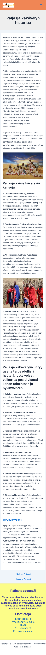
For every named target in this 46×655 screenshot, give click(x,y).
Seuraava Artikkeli (23, 579)
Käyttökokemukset (23, 631)
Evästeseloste (23, 618)
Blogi (23, 624)
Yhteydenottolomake (23, 621)
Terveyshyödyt (12, 519)
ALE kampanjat (23, 628)
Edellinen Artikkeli (23, 574)
